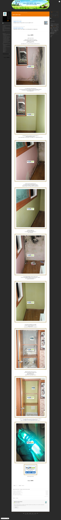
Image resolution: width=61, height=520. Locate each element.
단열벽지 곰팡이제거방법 (16, 14)
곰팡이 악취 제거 (5, 41)
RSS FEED (52, 33)
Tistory (35, 514)
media (27, 513)
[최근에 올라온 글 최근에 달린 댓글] (54, 20)
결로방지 (56, 31)
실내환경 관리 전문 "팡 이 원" (6, 44)
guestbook (32, 513)
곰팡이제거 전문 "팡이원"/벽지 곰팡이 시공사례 (22, 12)
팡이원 (25, 514)
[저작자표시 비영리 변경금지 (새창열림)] (23, 485)
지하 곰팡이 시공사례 (6, 38)
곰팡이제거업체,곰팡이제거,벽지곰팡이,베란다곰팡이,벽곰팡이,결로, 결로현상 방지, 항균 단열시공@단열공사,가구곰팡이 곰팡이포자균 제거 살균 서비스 (29, 505)
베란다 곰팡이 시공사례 (6, 37)
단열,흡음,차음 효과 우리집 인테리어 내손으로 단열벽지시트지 (23, 22)
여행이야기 (4, 49)
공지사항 (17, 10)
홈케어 (4, 47)
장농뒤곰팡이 (51, 29)
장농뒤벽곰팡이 (52, 23)
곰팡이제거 (55, 26)
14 (56, 14)
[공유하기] (15, 485)
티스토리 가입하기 (53, 32)
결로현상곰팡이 (53, 31)
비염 (54, 29)
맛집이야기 (4, 48)
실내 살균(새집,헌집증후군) (6, 46)
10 (52, 14)
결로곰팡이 (56, 25)
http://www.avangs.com (16, 20)
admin (35, 513)
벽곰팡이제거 (52, 30)
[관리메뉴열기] (59, 1)
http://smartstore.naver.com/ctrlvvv (18, 26)
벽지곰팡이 (55, 30)
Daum (31, 514)
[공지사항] (7, 24)
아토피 (54, 24)
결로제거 (57, 26)
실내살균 (52, 26)
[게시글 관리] (16, 485)
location (30, 513)
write (37, 513)
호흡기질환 (56, 24)
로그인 (25, 10)
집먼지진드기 (55, 23)
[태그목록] (54, 22)
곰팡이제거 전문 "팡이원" (16, 489)
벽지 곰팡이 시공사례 (22, 489)
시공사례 (21, 10)
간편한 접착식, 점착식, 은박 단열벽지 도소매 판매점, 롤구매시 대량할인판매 (25, 29)
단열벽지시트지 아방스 (17, 21)
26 (54, 15)
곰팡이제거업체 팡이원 (18, 501)
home (23, 513)
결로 (54, 25)
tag (25, 513)
